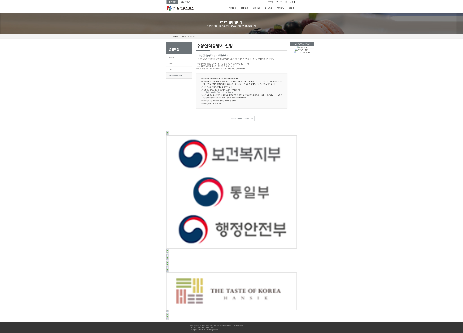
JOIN (281, 2)
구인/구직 (268, 8)
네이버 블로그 (295, 326)
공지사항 (171, 57)
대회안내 (256, 8)
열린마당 (280, 8)
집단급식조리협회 (185, 2)
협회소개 (232, 8)
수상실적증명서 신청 (188, 36)
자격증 (291, 8)
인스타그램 (290, 326)
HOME (269, 2)
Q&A (170, 69)
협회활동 (244, 8)
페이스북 (285, 326)
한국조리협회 (172, 2)
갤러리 (171, 63)
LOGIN (276, 2)
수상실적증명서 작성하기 (240, 118)
